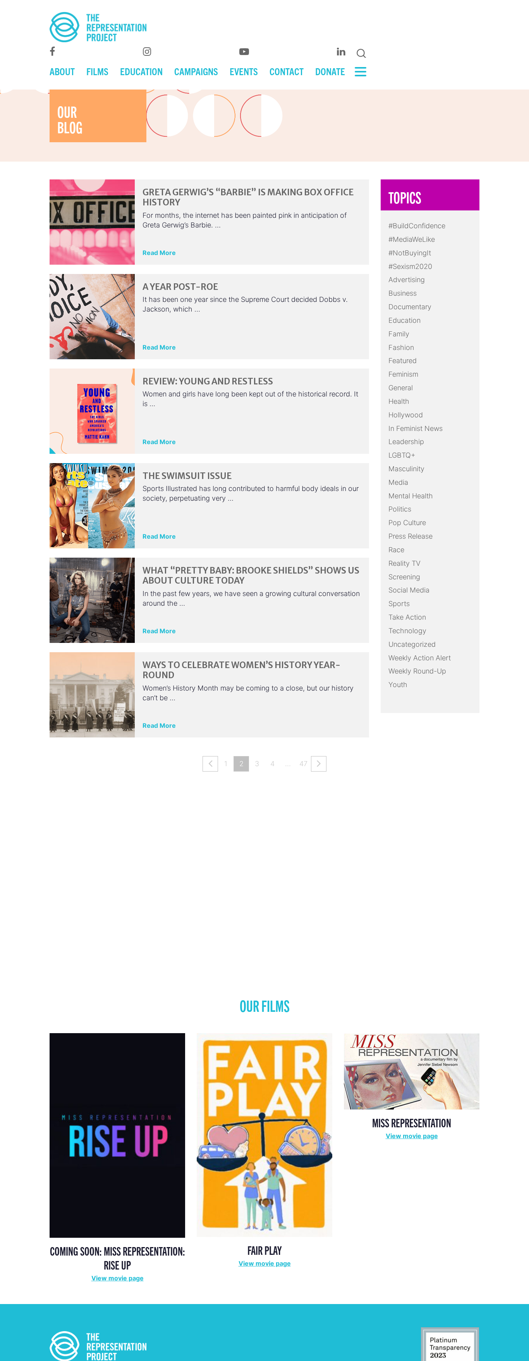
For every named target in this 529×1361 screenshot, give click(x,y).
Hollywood (405, 415)
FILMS (97, 71)
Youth (397, 684)
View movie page (117, 1278)
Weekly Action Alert (419, 658)
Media (398, 482)
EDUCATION (141, 71)
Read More (159, 253)
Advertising (406, 280)
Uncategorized (412, 644)
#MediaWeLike (411, 239)
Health (398, 401)
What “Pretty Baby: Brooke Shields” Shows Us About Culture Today (251, 575)
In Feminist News (415, 428)
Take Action (407, 617)
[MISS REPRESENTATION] (411, 1071)
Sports (399, 604)
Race (396, 550)
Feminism (403, 374)
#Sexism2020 (410, 266)
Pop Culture (407, 523)
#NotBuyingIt (409, 253)
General (400, 388)
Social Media (408, 590)
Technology (407, 631)
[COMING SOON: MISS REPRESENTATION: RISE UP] (117, 1135)
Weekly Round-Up (417, 671)
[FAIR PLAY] (264, 1134)
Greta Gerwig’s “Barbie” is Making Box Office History (248, 197)
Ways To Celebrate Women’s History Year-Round (241, 670)
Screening (404, 577)
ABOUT (62, 71)
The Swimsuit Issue (187, 475)
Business (402, 293)
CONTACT (287, 71)
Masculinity (406, 469)
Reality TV (404, 563)
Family (398, 334)
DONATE (330, 71)
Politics (399, 509)
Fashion (401, 347)
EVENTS (244, 71)
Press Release (410, 536)
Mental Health (410, 496)
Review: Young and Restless (208, 381)
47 (303, 764)
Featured (402, 361)
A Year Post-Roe (180, 286)
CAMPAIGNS (196, 71)
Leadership (406, 442)
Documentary (409, 307)
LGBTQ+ (402, 455)
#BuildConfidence (416, 226)
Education (404, 320)
